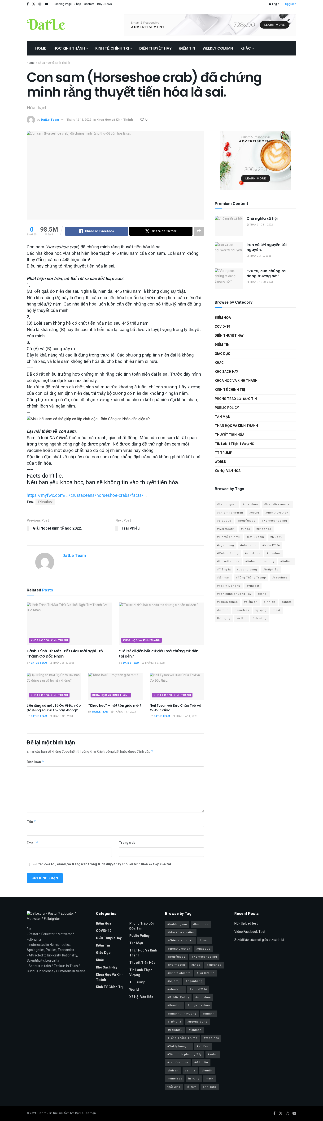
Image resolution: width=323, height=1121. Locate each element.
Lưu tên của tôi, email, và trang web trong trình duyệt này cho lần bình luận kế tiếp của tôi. (101, 864)
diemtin (222, 610)
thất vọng (223, 618)
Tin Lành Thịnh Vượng (234, 444)
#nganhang (225, 545)
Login (275, 4)
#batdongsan (227, 504)
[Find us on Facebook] (28, 4)
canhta (286, 602)
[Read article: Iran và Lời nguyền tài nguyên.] (229, 252)
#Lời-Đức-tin (255, 537)
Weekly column (218, 48)
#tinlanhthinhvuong (259, 561)
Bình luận (35, 762)
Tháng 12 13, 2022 (79, 119)
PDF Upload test (246, 923)
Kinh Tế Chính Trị (112, 48)
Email (33, 843)
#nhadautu (248, 545)
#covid (254, 513)
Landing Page (63, 4)
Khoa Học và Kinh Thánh (54, 63)
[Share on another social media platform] (199, 231)
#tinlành (286, 561)
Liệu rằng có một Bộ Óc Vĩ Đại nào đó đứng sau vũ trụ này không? (54, 708)
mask (277, 610)
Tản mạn (222, 416)
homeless (242, 610)
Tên (31, 821)
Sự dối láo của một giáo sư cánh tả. (259, 939)
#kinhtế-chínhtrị (228, 537)
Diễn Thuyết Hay (155, 48)
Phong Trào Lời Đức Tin (236, 398)
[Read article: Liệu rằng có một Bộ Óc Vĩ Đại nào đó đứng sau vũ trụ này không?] (54, 686)
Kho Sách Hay (226, 371)
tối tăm (241, 618)
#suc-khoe (253, 553)
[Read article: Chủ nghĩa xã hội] (229, 226)
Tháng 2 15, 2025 (63, 663)
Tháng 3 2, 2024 (154, 663)
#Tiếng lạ (224, 570)
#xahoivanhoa (227, 602)
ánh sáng (259, 618)
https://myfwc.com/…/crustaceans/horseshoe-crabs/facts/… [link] (86, 495)
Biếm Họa (223, 317)
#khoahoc (45, 502)
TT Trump (223, 452)
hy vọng (260, 610)
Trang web (127, 842)
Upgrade (290, 4)
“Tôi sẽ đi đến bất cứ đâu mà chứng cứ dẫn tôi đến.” (158, 653)
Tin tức (41, 1113)
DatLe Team (50, 119)
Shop (77, 4)
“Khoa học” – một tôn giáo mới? (114, 705)
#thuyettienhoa (228, 561)
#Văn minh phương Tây (234, 594)
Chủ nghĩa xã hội (262, 218)
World (220, 461)
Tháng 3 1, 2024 (62, 716)
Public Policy (227, 407)
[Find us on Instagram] (40, 4)
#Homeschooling (274, 521)
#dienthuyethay (276, 513)
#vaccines (280, 578)
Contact (89, 4)
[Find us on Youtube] (46, 4)
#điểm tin (251, 602)
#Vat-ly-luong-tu (228, 586)
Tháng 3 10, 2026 (260, 256)
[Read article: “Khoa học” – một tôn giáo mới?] (115, 686)
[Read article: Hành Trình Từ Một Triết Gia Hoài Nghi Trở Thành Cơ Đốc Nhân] (69, 624)
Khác (245, 48)
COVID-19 (222, 326)
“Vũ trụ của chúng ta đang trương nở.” (266, 273)
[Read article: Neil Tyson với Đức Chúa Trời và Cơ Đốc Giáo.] (177, 686)
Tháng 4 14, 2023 (186, 716)
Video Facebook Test (249, 931)
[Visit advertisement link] (210, 24)
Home (40, 48)
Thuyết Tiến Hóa (229, 434)
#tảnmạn (223, 578)
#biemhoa (250, 504)
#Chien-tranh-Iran (230, 513)
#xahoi (262, 594)
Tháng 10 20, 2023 (261, 282)
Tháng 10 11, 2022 (261, 225)
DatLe (46, 25)
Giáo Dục (222, 353)
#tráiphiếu (270, 570)
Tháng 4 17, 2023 (124, 712)
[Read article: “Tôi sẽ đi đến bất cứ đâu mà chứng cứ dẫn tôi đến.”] (161, 624)
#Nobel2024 (271, 545)
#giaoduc (224, 521)
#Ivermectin (226, 529)
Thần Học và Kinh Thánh (236, 425)
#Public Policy (228, 553)
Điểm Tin (187, 48)
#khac (245, 529)
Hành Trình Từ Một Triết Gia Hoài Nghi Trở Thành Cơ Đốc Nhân (65, 653)
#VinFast (252, 586)
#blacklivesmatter (277, 504)
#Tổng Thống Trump (251, 578)
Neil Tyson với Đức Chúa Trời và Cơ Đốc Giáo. (175, 708)
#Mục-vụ (276, 537)
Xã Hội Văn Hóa (227, 470)
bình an (269, 602)
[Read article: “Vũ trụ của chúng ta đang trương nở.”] (229, 278)
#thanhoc (274, 553)
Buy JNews (104, 4)
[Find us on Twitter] (33, 4)
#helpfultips (246, 521)
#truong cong (247, 570)
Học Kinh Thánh (69, 48)
